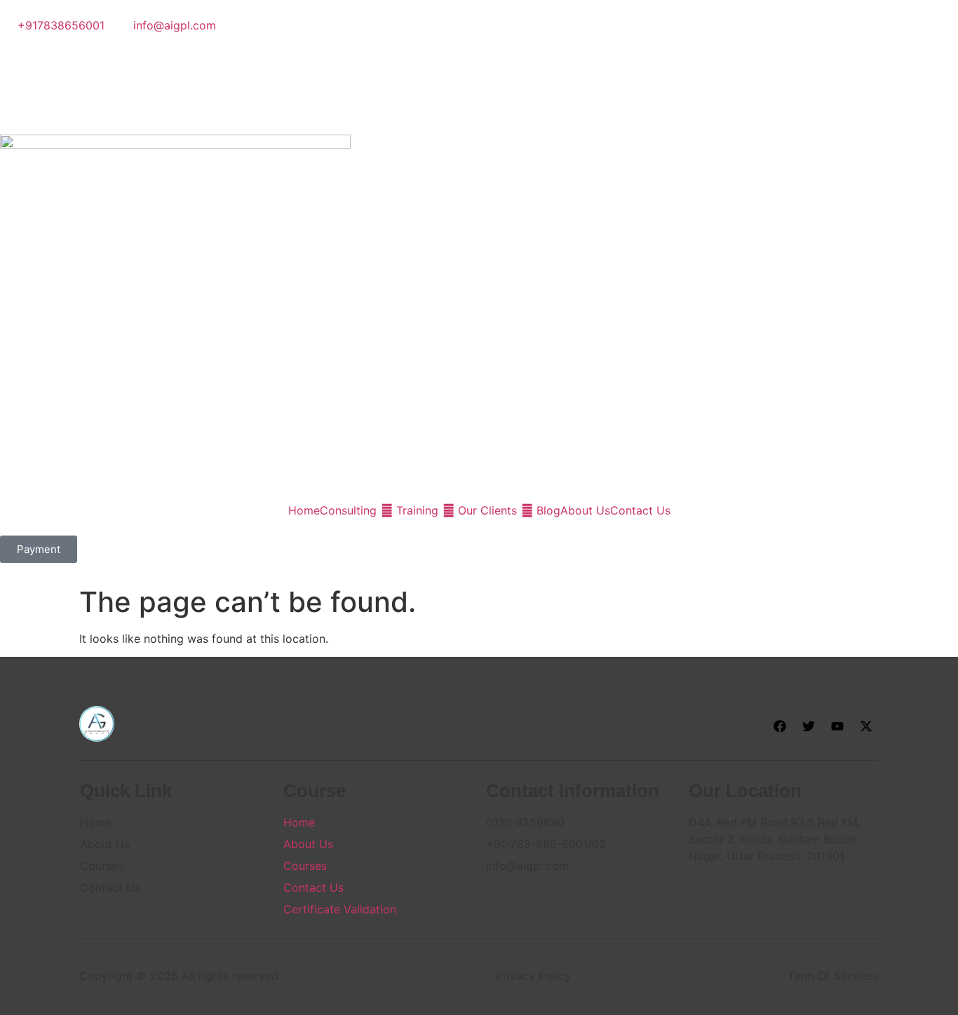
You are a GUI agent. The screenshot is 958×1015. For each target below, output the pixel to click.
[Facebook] (479, 42)
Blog (548, 510)
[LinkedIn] (479, 75)
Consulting (348, 510)
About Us (585, 510)
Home (304, 510)
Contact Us (640, 510)
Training (417, 510)
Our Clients (487, 510)
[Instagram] (479, 109)
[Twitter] (479, 58)
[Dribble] (479, 92)
